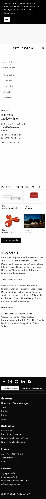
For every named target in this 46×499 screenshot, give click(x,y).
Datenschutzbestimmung (13, 442)
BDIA (3, 461)
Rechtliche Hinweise (11, 434)
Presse (4, 414)
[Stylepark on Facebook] (4, 381)
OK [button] (6, 20)
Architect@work (8, 457)
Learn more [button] (9, 13)
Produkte (7, 80)
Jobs (3, 418)
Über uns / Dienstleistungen (14, 403)
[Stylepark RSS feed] (29, 381)
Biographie (8, 74)
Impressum (6, 430)
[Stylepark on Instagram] (10, 381)
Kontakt (5, 411)
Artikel (6, 91)
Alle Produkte (12, 240)
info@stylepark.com (11, 484)
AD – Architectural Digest (13, 453)
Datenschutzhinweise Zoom (14, 438)
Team (3, 407)
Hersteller (8, 86)
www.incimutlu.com (10, 142)
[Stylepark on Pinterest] (16, 381)
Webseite (8, 97)
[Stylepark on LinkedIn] (23, 381)
